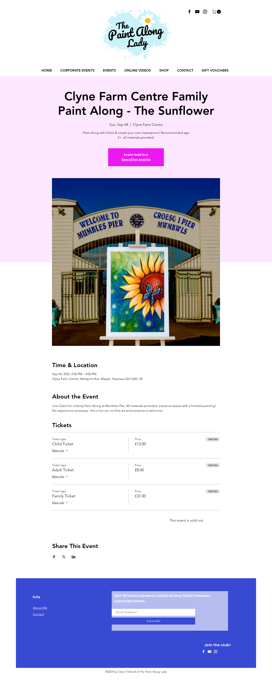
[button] (217, 12)
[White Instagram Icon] (215, 651)
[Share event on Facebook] (54, 556)
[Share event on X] (64, 556)
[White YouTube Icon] (209, 651)
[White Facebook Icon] (203, 651)
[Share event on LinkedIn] (73, 556)
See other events (136, 159)
